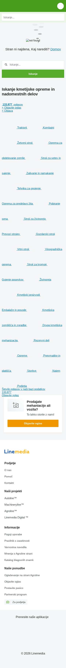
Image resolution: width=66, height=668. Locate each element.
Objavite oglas (33, 423)
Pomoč (8, 476)
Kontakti (9, 482)
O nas (7, 470)
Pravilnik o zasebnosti (17, 540)
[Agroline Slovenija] (24, 6)
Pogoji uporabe (13, 534)
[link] (33, 392)
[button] (60, 6)
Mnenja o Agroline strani (18, 553)
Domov (55, 49)
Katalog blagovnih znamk (19, 559)
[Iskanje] (60, 17)
